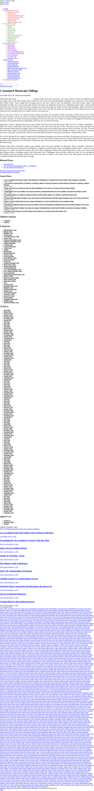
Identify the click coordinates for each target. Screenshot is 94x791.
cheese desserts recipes (83, 635)
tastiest (77, 760)
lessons (32, 706)
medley (24, 714)
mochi (14, 717)
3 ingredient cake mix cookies (16, 608)
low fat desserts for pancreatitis (70, 709)
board (66, 623)
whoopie (32, 783)
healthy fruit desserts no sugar (8, 689)
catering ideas (23, 633)
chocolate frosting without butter (62, 641)
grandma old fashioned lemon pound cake (21, 683)
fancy (76, 666)
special (16, 753)
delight (14, 655)
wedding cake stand (17, 775)
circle (58, 643)
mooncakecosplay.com (6, 788)
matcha (86, 712)
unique (20, 768)
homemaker (85, 692)
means (19, 714)
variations (79, 768)
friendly (85, 676)
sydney (37, 760)
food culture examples (54, 673)
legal (69, 704)
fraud (4, 676)
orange (79, 727)
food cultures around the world (70, 673)
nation (75, 722)
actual (19, 610)
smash (40, 750)
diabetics (14, 656)
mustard (60, 722)
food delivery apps (85, 673)
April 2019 (7, 443)
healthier (2, 686)
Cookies (9, 27)
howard (37, 699)
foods (79, 674)
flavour (68, 671)
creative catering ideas (84, 648)
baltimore (40, 617)
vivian (72, 770)
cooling (56, 646)
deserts (33, 655)
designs (37, 655)
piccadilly (63, 732)
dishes (57, 656)
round (62, 742)
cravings (30, 648)
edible (65, 661)
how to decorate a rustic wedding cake (60, 694)
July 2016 (7, 496)
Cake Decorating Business (19, 627)
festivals (42, 669)
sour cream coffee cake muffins (80, 752)
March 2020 (7, 425)
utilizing (47, 768)
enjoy (10, 664)
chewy (56, 636)
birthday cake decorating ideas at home (61, 622)
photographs (52, 732)
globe (71, 679)
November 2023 (8, 355)
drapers (85, 656)
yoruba (8, 786)
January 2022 (8, 391)
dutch (64, 658)
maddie (75, 711)
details (66, 655)
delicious (2, 655)
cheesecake (3, 636)
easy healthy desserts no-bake (23, 660)
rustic (79, 742)
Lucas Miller (3, 95)
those (24, 763)
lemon (2, 706)
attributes (52, 613)
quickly (80, 737)
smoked (44, 750)
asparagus (37, 613)
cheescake (57, 635)
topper (2, 765)
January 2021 (8, 409)
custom (6, 653)
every (64, 664)
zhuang (32, 786)
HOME (6, 9)
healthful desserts (89, 684)
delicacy (88, 653)
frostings (2, 678)
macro (66, 711)
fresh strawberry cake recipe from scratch (68, 676)
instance (44, 701)
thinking (20, 763)
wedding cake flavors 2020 (20, 773)
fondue (25, 673)
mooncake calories (11, 720)
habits (15, 684)
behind (90, 618)
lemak (90, 704)
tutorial (41, 767)
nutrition (65, 724)
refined (52, 740)
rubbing (71, 742)
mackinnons (61, 711)
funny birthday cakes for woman (62, 678)
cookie (38, 646)
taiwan (59, 760)
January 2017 (8, 486)
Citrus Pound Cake (65, 643)
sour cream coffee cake (47, 752)
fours (1, 676)
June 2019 (7, 440)
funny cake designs (77, 678)
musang (39, 722)
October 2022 (8, 376)
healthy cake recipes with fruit (41, 688)
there (5, 763)
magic (85, 711)
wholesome (26, 783)
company (49, 645)
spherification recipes (52, 753)
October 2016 (8, 491)
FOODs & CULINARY (11, 79)
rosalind (57, 742)
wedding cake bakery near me (56, 772)
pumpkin (7, 737)
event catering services (51, 664)
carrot (1, 633)
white (16, 783)
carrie (89, 632)
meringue (55, 714)
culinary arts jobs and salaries (81, 650)
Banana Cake (11, 25)
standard (28, 95)
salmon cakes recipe (10, 744)
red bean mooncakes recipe (18, 740)
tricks (12, 767)
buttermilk (79, 625)
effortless (80, 661)
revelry (8, 742)
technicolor (3, 762)
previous (6, 735)
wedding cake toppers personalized (77, 775)
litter (55, 706)
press (91, 734)
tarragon (69, 760)
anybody (39, 612)
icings (67, 699)
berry (19, 620)
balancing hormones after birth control (23, 617)
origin (63, 729)
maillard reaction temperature (8, 712)
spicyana (67, 753)
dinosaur (40, 656)
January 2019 (8, 448)
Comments (9, 527)
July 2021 (7, 399)
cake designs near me (17, 628)
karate (73, 702)
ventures (24, 770)
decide (55, 653)
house (12, 694)
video (33, 770)
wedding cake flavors (6, 773)
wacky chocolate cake (80, 770)
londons (71, 706)
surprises (91, 758)
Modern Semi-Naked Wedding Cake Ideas (61, 717)
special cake (22, 753)
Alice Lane (3, 544)
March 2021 (7, 406)
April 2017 (7, 481)
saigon (83, 742)
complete (61, 645)
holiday (20, 692)
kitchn (2, 704)
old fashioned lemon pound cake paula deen (61, 725)
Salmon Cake (11, 40)
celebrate (48, 633)
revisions (13, 742)
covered (90, 646)
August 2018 (7, 457)
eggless (85, 661)
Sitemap (6, 524)
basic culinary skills (41, 618)
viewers (49, 770)
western (22, 778)
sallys (90, 742)
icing (63, 699)
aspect (42, 613)
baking (10, 617)
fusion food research (10, 679)
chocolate (61, 640)
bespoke (24, 620)
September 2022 (9, 378)
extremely (39, 666)
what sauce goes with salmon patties (74, 780)
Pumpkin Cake (11, 38)
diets (27, 656)
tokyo (61, 763)
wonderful (52, 785)
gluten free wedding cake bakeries (18, 681)
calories (2, 632)
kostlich (22, 704)
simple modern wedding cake (15, 748)
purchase (13, 737)
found (90, 674)
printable (24, 735)
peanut (84, 730)
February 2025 (8, 330)
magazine (80, 711)
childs (75, 636)
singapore (52, 748)
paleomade (15, 730)
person (16, 732)
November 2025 (8, 318)
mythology (66, 722)
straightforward (4, 757)
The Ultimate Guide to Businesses (14, 563)
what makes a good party (56, 780)
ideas (73, 699)
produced (30, 735)
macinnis (54, 711)
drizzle (5, 658)
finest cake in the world (22, 671)
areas (91, 612)
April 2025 (7, 327)
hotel (8, 694)
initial (28, 701)
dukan (9, 658)
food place (32, 674)
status (64, 755)
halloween (21, 684)
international (65, 701)
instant (49, 701)
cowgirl (7, 648)
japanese (37, 702)
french (8, 676)
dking (70, 656)
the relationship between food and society (70, 762)
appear (49, 612)
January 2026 (8, 315)
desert (29, 655)
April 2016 (7, 501)
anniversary (28, 612)
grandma (5, 683)
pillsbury (73, 732)
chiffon (60, 636)
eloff (51, 663)
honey (91, 692)
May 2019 (7, 442)
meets (27, 714)
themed (88, 762)
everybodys (69, 664)
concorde (77, 645)
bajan (57, 615)
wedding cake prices (81, 773)
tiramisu (44, 763)
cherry (44, 636)
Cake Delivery (31, 627)
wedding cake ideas (69, 773)
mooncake (23, 95)
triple (18, 767)
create (56, 648)
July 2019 (7, 439)
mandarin (34, 712)
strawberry (12, 757)
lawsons (47, 704)
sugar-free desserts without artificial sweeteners (37, 758)
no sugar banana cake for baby (22, 724)
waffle (89, 770)
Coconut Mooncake (13, 63)
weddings (3, 778)
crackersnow (18, 648)
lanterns (36, 704)
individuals (17, 701)
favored (80, 668)
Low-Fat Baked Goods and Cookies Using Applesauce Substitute (26, 533)
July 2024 (7, 341)
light (45, 706)
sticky (80, 755)
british (31, 625)
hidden (82, 689)
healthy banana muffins (22, 686)
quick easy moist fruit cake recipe (67, 737)
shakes (74, 745)
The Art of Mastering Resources (13, 594)
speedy (38, 753)
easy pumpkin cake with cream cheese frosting (58, 660)
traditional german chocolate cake (40, 765)
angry (23, 612)
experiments (28, 666)
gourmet (83, 681)
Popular (3, 527)
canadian (36, 632)
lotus (75, 706)
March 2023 (7, 368)
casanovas (7, 633)
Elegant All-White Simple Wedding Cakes (32, 663)
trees (92, 765)
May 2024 (7, 345)
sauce (67, 744)
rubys (75, 742)
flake (51, 671)
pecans (88, 730)
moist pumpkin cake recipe (85, 717)
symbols (51, 760)
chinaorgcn (83, 636)
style (46, 757)
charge (42, 635)
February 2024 (8, 350)
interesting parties (56, 701)
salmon (2, 744)
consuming (16, 646)
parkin (40, 730)
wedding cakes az (36, 776)
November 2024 (8, 335)
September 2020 (9, 415)
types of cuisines (48, 767)
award (75, 613)
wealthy (31, 772)
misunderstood (4, 717)
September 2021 (9, 396)
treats (89, 765)
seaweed (33, 745)
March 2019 (7, 445)
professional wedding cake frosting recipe (53, 735)
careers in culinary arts (76, 632)
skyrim (81, 748)
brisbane (21, 625)
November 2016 (8, 490)
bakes (6, 617)
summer (66, 758)
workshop (67, 785)
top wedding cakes (86, 763)
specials (28, 753)
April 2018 (7, 462)
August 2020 (7, 417)
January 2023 (8, 371)
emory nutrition (64, 663)
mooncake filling (68, 720)
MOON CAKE (8, 60)
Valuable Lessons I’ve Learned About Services (19, 579)
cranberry (25, 648)
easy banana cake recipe (81, 658)
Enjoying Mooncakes (18, 664)
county (85, 646)
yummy (19, 786)
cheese (63, 635)
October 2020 (8, 414)
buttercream (67, 625)
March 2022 (7, 387)
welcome (17, 778)
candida (41, 632)
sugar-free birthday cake (17, 758)
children (65, 636)
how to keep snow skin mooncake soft (71, 696)
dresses (89, 656)
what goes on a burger (18, 780)
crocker (10, 650)
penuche (7, 732)
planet (39, 734)
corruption (70, 646)
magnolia (90, 711)
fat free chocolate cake (36, 668)
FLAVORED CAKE (10, 23)
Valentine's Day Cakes (65, 768)
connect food (84, 645)
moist (75, 717)
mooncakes (20, 722)
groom (56, 683)
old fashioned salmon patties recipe (16, 727)
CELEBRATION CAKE (11, 10)
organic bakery (45, 729)
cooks (51, 646)
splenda (76, 753)
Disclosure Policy (9, 522)
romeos (53, 742)
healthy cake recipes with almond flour (21, 688)
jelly (44, 702)
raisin (91, 737)
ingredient (23, 701)
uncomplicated (13, 768)
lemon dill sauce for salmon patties (14, 706)
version (29, 770)
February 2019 (8, 447)
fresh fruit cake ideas (36, 676)
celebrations (3, 635)
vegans (6, 770)
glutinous (56, 681)
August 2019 (7, 437)
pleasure (43, 734)
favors (89, 668)
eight (89, 661)
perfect (12, 732)
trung (30, 767)
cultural (47, 651)
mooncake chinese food (40, 720)
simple (23, 747)
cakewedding (76, 630)
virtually (67, 770)
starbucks (39, 755)
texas (20, 762)
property (72, 735)
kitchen (90, 702)
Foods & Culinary (9, 259)
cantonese (51, 632)
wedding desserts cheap (60, 776)
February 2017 (8, 485)
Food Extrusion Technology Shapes (18, 674)
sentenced (53, 745)
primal (11, 735)
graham (88, 681)
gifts (54, 679)
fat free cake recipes (24, 668)
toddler (52, 763)
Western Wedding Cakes (14, 22)
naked (71, 722)
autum (62, 613)
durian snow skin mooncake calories (47, 658)
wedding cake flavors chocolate (38, 773)
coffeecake (25, 645)
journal (62, 702)
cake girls (37, 628)
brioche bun (3, 625)
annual (34, 612)
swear (1, 760)
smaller (20, 750)
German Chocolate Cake (14, 35)
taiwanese (64, 760)
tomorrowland (73, 763)
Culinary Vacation (39, 651)
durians (61, 658)
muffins (34, 722)
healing (48, 684)
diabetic (70, 655)
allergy (71, 610)
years (88, 785)
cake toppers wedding (36, 630)
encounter (78, 663)
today (48, 763)
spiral (72, 753)
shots (15, 747)
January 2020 (8, 429)
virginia (54, 770)
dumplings (15, 658)
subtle (63, 757)
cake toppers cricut (76, 628)
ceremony (21, 635)
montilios (68, 719)
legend (73, 704)
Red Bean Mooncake (13, 74)
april (88, 612)
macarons (49, 711)
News (5, 283)
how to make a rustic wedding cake (20, 697)
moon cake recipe (83, 719)
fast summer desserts (12, 668)
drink (1, 658)
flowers (9, 673)
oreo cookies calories (34, 729)
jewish (52, 702)
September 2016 (9, 493)
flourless (76, 671)
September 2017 (9, 473)
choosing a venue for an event (19, 643)
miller (56, 716)
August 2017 (7, 475)
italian (23, 702)
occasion (74, 724)
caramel (57, 632)
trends (1, 767)
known (13, 704)
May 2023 (7, 364)
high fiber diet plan (19, 691)
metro (59, 714)
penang (2, 732)
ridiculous (19, 742)
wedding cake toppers (60, 775)
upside (39, 768)
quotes (84, 737)
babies (11, 615)
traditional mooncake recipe (59, 765)
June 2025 (7, 323)
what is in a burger (43, 780)
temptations (10, 762)
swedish (6, 760)
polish (58, 734)
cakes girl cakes (51, 630)
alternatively (81, 610)
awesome (79, 613)
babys (15, 615)
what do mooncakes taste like (47, 778)
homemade (31, 692)
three (33, 763)
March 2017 (7, 483)
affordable (42, 610)
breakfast (78, 623)
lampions (31, 704)
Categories (7, 220)
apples (62, 612)
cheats (52, 635)
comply (67, 645)
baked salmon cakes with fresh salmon (74, 615)
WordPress (35, 788)
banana (46, 617)
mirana (87, 716)
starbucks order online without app (53, 755)
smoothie (49, 750)
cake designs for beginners (66, 627)
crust (31, 650)
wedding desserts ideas (73, 776)
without (41, 785)
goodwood (72, 681)
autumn (67, 613)
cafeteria (90, 625)
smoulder (55, 750)
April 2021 (7, 404)
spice (59, 753)
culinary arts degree (67, 650)
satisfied (62, 744)
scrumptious (13, 745)
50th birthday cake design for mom (39, 608)
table (55, 760)
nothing (55, 724)
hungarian (53, 699)
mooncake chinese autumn (25, 720)
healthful (53, 684)
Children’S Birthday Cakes (15, 17)
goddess (61, 681)
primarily (15, 735)
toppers (6, 765)
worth (81, 785)
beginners (84, 618)
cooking (47, 646)
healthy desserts (86, 688)
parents (36, 730)
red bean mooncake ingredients (79, 739)
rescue (85, 740)
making (24, 712)
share (83, 745)
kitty (5, 704)
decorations (72, 653)
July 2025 (7, 322)
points (54, 734)
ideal (70, 699)
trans (74, 765)
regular (67, 740)
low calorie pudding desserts (24, 709)
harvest (33, 684)
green (52, 683)
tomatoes (65, 763)
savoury (89, 744)
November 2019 (8, 432)
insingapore (33, 701)
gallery (18, 679)
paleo (9, 730)
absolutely (3, 610)
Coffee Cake (11, 32)
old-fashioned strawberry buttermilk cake (60, 727)
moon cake (75, 719)
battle (67, 618)
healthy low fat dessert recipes (26, 689)
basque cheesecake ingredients (56, 618)
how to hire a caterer (28, 696)
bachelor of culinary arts (24, 615)
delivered (19, 655)
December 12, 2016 (12, 544)
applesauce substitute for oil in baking (76, 612)
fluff (12, 673)
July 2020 (7, 419)
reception (15, 739)
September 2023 (9, 358)
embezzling (56, 663)
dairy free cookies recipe (29, 653)
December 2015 (8, 508)
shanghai (79, 745)
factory (69, 666)
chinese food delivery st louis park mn (22, 638)
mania (43, 712)
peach (80, 730)
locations (65, 706)
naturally (84, 722)
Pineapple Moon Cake (13, 73)
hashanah (38, 684)
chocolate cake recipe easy (83, 640)
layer (51, 704)
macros (71, 711)
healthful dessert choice (62, 684)
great (40, 683)
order (83, 727)
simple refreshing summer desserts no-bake (36, 748)
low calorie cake (25, 707)
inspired (39, 701)
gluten (75, 679)
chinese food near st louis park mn (43, 638)
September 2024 (9, 338)
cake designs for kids (81, 627)
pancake (20, 730)
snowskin (33, 752)
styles (49, 757)
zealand (24, 786)
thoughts (29, 763)
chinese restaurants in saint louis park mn (31, 640)
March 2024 (7, 348)
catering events (14, 633)
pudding (2, 737)
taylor (88, 760)
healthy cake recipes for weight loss (75, 686)
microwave (65, 714)
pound (71, 734)
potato (66, 734)
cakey (82, 630)
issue (16, 702)
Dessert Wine (48, 655)
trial (9, 767)
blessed (53, 623)
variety (85, 768)
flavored (59, 671)
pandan (31, 730)
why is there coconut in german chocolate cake (20, 785)
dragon (80, 656)
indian (8, 701)
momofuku (58, 719)
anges (19, 612)
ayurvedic (3, 615)
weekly (8, 778)
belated (2, 620)
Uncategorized (8, 297)
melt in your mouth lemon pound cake (41, 714)
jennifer (48, 702)
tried (15, 767)
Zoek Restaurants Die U (41, 786)
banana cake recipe (80, 617)
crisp (1, 650)
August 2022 (7, 379)
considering (3, 646)
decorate (59, 653)
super (76, 758)
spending (42, 753)
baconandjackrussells (45, 615)
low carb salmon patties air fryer (42, 709)
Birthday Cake (11, 14)
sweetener (22, 760)
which (7, 783)
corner (65, 646)
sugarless (54, 758)
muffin (30, 722)
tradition (22, 765)
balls (36, 617)
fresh (12, 676)
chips (44, 640)
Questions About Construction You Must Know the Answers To (26, 586)
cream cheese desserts (43, 648)
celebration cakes (82, 633)
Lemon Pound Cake (13, 37)
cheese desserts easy (71, 635)
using (43, 768)
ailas (50, 610)
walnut (14, 772)
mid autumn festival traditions (77, 714)
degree (78, 653)
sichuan (19, 747)
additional (24, 610)
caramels (62, 632)
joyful (66, 702)
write (85, 785)
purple (18, 737)
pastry (65, 730)
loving (85, 706)
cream (35, 648)
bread (74, 623)
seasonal (23, 745)
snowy (38, 752)
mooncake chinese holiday (55, 720)
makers (19, 712)
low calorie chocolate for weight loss (41, 707)
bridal (83, 623)
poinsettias (49, 734)
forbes (82, 674)
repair (81, 740)
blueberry (62, 623)
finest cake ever (10, 671)
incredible (3, 701)
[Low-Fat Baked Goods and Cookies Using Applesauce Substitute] (19, 529)
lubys (21, 711)
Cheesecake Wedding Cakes (15, 15)
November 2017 (8, 470)
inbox (87, 699)
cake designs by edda (42, 627)
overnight (77, 729)
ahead (46, 610)
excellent (85, 664)
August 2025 (7, 320)
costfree (76, 646)
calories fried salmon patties (13, 632)
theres (9, 763)
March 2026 (7, 312)
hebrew (77, 689)
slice (84, 748)
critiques (5, 650)
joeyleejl (57, 702)
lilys (52, 706)
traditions (69, 765)
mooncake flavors (78, 720)
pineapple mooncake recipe (17, 734)
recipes (24, 739)
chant (37, 635)
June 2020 (7, 420)
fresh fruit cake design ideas (22, 676)
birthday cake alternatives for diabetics (39, 622)
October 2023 (8, 356)
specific (33, 753)
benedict (11, 620)
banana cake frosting (69, 617)
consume (9, 646)
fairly (73, 666)
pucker (87, 735)
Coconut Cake (11, 30)
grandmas (36, 683)
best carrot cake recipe (33, 620)
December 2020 (8, 411)
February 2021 (8, 407)
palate (6, 730)
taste (73, 760)
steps (76, 755)
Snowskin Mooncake (13, 76)
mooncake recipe (12, 722)
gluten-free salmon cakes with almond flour (40, 681)
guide (60, 683)
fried (81, 676)
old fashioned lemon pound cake (39, 725)
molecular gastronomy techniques (44, 719)
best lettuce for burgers (46, 620)
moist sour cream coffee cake (8, 719)
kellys (77, 702)
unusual (24, 768)
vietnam (38, 770)
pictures (69, 732)
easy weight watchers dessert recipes (49, 661)
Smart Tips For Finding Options (13, 548)
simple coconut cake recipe (58, 747)
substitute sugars (56, 757)
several (70, 745)
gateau (36, 679)
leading (66, 704)
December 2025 (8, 317)
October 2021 (8, 394)
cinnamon (53, 643)
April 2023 (7, 366)
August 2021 (7, 397)
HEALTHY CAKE (9, 43)
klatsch (9, 704)
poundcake (76, 734)
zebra (27, 786)
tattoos (84, 760)
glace (67, 679)
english (6, 664)
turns (34, 767)
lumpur (25, 711)
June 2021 (7, 401)
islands (13, 702)
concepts (71, 645)
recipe (20, 739)
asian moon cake (18, 613)
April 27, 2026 (11, 536)
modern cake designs (27, 717)
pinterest (34, 734)
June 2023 (7, 363)
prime (20, 735)
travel (77, 765)
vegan (1, 770)
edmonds (74, 661)
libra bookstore (39, 706)
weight (13, 778)
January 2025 (8, 331)
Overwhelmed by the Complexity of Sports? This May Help (24, 540)
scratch (8, 745)
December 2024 (8, 333)
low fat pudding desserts (7, 711)
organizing (53, 729)
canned (46, 632)
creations (70, 648)
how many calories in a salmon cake (37, 694)
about (89, 608)
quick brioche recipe (52, 737)
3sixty (27, 608)
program (67, 735)
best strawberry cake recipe (76, 620)
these (12, 763)
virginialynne (61, 770)
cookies (42, 646)
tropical (22, 767)
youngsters (13, 786)
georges (40, 679)
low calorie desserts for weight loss (74, 707)
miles (46, 716)
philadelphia (44, 732)
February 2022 (8, 389)
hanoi (25, 684)
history (15, 692)
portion (62, 734)
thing (16, 763)
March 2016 (7, 503)
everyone (75, 664)
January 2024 (8, 351)
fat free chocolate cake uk (70, 668)
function (41, 678)
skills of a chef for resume (66, 748)
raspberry (2, 739)
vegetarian (15, 770)
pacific (88, 729)
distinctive (62, 656)
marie (55, 712)
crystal (35, 650)
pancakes (26, 730)
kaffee (70, 702)
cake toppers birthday (65, 628)
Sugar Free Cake (12, 58)
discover (45, 656)
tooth (78, 763)
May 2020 (7, 422)
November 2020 (8, 412)
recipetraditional (31, 739)
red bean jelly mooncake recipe (60, 739)
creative (75, 648)
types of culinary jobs (74, 767)
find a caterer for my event (72, 669)
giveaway (63, 679)
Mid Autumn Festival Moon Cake (17, 68)
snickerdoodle (70, 750)
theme (84, 762)
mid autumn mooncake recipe (36, 716)
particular (45, 730)
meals (15, 714)
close (81, 643)
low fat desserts (56, 709)
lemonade (27, 706)
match (82, 712)
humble (48, 699)
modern (19, 717)
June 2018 (7, 458)
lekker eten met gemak (82, 704)
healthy (13, 686)
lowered (16, 711)
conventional (27, 646)
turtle (37, 767)
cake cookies (7, 627)
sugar (69, 757)
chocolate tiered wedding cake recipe (82, 641)
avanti (71, 613)
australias (57, 613)
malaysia (28, 712)
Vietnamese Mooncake (14, 78)
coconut (85, 643)
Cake (1, 627)
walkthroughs (8, 772)
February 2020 (8, 427)
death (45, 653)
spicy (63, 753)
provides (82, 735)
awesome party (87, 613)
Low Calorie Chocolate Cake (15, 53)
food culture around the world (39, 673)
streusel (18, 757)
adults (29, 610)
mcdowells (10, 714)
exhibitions (9, 666)
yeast (91, 785)
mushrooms (50, 722)
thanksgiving (26, 762)
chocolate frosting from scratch (20, 641)
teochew (16, 762)
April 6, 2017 (11, 95)
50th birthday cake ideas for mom (78, 608)
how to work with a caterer (27, 699)
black (49, 623)
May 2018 (7, 460)
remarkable (76, 740)
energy (91, 663)
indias (11, 701)
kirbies (85, 702)
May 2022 (7, 384)
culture (78, 651)
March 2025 (7, 328)
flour (72, 671)
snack (60, 750)
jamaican (28, 702)
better (5, 622)
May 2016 (7, 499)
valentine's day (54, 768)
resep (89, 740)
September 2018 (9, 455)
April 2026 (7, 310)
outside (72, 729)
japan (32, 702)
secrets (42, 745)
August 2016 (7, 494)
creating (65, 648)
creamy (52, 648)
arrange (6, 613)
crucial (15, 650)
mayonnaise (3, 714)
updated (29, 768)
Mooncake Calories (13, 71)
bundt (58, 625)
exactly (81, 664)
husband (59, 699)
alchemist (61, 610)
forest (86, 674)
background (35, 615)
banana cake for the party (55, 617)
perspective (34, 732)
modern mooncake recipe (41, 717)
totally (13, 765)
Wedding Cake (11, 20)
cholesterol (7, 643)
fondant (20, 673)
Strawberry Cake (12, 42)
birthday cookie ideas (36, 623)
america (7, 612)
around (2, 613)
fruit (6, 678)
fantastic (81, 666)
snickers (77, 750)
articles (11, 613)
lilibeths (49, 706)
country (81, 646)
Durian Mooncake (12, 65)
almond (75, 610)
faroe (85, 666)
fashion (89, 666)
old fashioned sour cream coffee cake (37, 727)
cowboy (2, 648)
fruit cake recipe (25, 678)
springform (20, 755)
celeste (9, 635)
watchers (18, 772)
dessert (42, 655)
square (25, 755)
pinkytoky (29, 734)
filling (58, 669)
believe (6, 620)
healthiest (8, 686)
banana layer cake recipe (25, 618)
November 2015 (8, 509)
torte (10, 765)
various (89, 768)
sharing (88, 745)
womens (46, 785)
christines (31, 643)
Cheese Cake (11, 28)
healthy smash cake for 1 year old (45, 689)
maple (47, 712)
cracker (12, 648)
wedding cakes (26, 776)
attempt (47, 613)
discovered (51, 656)
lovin (81, 706)
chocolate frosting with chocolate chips (41, 641)
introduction (77, 701)
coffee (12, 645)
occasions (80, 724)
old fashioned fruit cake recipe (20, 725)
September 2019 (9, 435)
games (23, 679)
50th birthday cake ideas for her (59, 608)
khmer (81, 702)
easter (71, 658)
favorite (85, 668)
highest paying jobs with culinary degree (69, 691)
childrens (70, 636)
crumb (19, 650)
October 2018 (8, 453)
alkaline (66, 610)
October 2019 (8, 434)
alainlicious (55, 610)
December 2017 (8, 468)
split (6, 755)
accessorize (14, 610)
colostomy (37, 645)
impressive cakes (80, 699)
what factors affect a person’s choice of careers (69, 778)
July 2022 (7, 381)
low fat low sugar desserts (86, 709)
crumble (23, 650)
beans (74, 618)
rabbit (88, 737)
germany (50, 679)
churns (48, 643)
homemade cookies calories (42, 692)
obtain (69, 724)
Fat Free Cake (11, 48)
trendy (6, 767)
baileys (53, 615)
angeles (15, 612)
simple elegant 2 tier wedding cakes (76, 747)
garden (32, 679)
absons (8, 610)
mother (26, 722)
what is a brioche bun (31, 780)
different (31, 656)
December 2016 (8, 488)
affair (36, 610)
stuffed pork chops (39, 757)
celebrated (54, 633)
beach (71, 618)
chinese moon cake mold (11, 640)
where (69, 781)
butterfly (73, 625)
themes (2, 763)
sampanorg (39, 744)
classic (77, 643)
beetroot (79, 618)
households (24, 694)
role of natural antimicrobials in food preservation (36, 742)
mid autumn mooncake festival (18, 716)
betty (9, 622)
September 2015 (9, 513)
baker (87, 615)
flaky (55, 671)
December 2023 (8, 353)
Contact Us (7, 520)
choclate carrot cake (52, 640)
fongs (28, 673)
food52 (75, 674)
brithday (26, 625)
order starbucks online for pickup (18, 729)
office (84, 724)
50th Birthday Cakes (13, 12)
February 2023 (8, 369)
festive (47, 669)
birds (12, 622)
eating (62, 661)
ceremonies (14, 635)
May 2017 (7, 480)
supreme (85, 758)
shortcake (10, 747)
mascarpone (76, 712)
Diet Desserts (11, 46)
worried (77, 785)
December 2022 (8, 373)
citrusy (73, 643)
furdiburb (86, 678)
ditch (66, 656)
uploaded (34, 768)
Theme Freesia (26, 788)
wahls (1, 772)
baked (61, 615)
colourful (43, 645)
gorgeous (78, 681)
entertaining (28, 664)
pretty (1, 735)
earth (68, 658)
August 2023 (7, 359)
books (70, 623)
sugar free (74, 757)
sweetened (15, 760)
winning (36, 785)
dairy (20, 653)
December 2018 (8, 450)
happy (29, 684)
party (53, 730)
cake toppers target (12, 630)
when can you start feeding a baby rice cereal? (39, 781)
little (58, 706)
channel (33, 635)
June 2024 (7, 343)
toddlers (57, 763)
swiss (33, 760)
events (60, 664)
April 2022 (7, 386)
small (1, 750)
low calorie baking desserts (12, 707)
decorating (66, 653)
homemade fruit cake (56, 692)
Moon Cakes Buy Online (14, 70)
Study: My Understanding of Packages (16, 571)
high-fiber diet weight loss (32, 691)
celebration (61, 633)
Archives (6, 222)
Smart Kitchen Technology (30, 750)
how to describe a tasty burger (13, 696)
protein (78, 735)
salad (86, 742)
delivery (24, 655)
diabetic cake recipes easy (80, 655)
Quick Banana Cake (39, 737)
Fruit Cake (10, 33)
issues (19, 702)
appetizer (54, 612)
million (60, 716)
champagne (27, 635)
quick (31, 737)
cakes (45, 630)
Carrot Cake (10, 45)
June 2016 (7, 498)
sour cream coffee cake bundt (62, 752)
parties (50, 730)
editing (70, 661)
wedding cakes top (47, 776)
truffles (27, 767)
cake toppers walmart (24, 630)
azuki (7, 615)
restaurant (3, 742)
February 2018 (8, 465)
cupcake (82, 651)
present (88, 734)
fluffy (16, 673)
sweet (10, 760)
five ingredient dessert (43, 671)
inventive (84, 701)
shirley (2, 747)
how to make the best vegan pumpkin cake (58, 697)
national (79, 722)
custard (2, 653)
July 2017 (7, 476)
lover (78, 706)
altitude (88, 610)
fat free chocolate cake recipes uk (53, 668)
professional (37, 735)
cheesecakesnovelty (20, 636)
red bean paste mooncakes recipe (35, 740)
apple (58, 612)
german (45, 679)
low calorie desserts (58, 707)
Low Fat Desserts (12, 55)
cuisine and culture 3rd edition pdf (51, 650)
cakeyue (86, 630)
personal (20, 732)
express (34, 666)
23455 (5, 608)
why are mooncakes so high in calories (46, 783)
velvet (20, 770)
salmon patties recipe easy (23, 744)
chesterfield (50, 636)
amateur (2, 612)
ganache (27, 679)
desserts (54, 655)
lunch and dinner (36, 711)
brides (87, 623)
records (49, 739)
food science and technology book (62, 674)
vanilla (74, 768)
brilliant (91, 623)
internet (71, 701)
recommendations (41, 739)
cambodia (24, 632)
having (44, 684)
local (61, 706)
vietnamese (43, 770)
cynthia (16, 653)
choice (2, 643)
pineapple (79, 732)
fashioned (3, 668)
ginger (58, 679)
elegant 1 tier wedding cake (12, 663)
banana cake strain (12, 618)
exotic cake (16, 666)
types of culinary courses (61, 767)
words (57, 785)
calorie (91, 630)
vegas (10, 770)
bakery (2, 617)
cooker (34, 646)
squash (29, 755)
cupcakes (88, 651)
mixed (10, 717)
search (19, 745)
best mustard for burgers (61, 620)
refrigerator (57, 740)
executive (3, 666)
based (34, 618)
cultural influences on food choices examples (63, 651)
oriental (58, 729)
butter (62, 625)
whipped (12, 783)
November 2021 (8, 392)
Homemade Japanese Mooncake (72, 692)
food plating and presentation (43, 674)
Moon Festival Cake (13, 18)
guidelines (65, 683)
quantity (27, 737)
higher (55, 691)
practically (83, 734)
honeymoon (3, 694)
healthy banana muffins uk (37, 686)
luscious (43, 711)
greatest (45, 683)
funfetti (47, 678)
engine (2, 664)
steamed (72, 755)
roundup (66, 742)
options (75, 727)
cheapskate (47, 635)
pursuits (22, 737)
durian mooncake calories (29, 658)
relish (71, 740)
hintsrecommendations (6, 692)
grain (1, 683)
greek (48, 683)
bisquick (44, 623)
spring (14, 755)
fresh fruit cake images (49, 676)
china (78, 636)
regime (63, 740)
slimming (88, 748)
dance (38, 653)
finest (82, 669)
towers (17, 765)
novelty (60, 724)
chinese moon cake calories (73, 638)
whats (87, 780)
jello (41, 702)
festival (38, 669)
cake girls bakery (46, 628)
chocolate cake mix (69, 640)
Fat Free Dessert (12, 50)
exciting (91, 664)
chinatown (3, 638)
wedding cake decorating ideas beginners (77, 772)
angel (11, 612)
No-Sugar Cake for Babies (39, 724)
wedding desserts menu (87, 776)
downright (75, 656)
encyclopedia (85, 663)
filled (55, 669)
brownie (39, 625)
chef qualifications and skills (34, 636)
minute (83, 716)
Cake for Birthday (29, 628)
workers (61, 785)
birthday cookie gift (23, 623)
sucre (66, 757)
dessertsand (60, 655)
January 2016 (8, 506)
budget (54, 625)
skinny (76, 748)
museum (44, 722)
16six (1, 608)
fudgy (37, 678)
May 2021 (7, 402)
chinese (8, 638)
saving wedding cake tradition (77, 744)
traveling (82, 765)
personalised (27, 732)
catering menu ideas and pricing (36, 633)
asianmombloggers (29, 613)
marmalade (64, 712)
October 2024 (8, 336)
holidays (24, 692)
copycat (60, 646)
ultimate (6, 768)
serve (57, 745)
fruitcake (32, 678)
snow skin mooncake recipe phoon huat (18, 752)
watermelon (25, 772)
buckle (50, 625)
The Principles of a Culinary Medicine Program (44, 762)
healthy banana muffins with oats (54, 686)
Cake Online (54, 628)
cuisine (39, 650)
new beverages (4, 724)
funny (50, 678)
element (47, 663)
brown (35, 625)
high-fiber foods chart (47, 691)
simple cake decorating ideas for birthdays (38, 747)
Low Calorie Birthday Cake (15, 51)
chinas (89, 636)
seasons (29, 745)
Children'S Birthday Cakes (12, 241)
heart (56, 689)
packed (2, 730)
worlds (73, 785)
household (17, 694)
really (10, 739)
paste (57, 730)
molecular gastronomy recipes (25, 719)
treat (86, 765)
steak (68, 755)
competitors (55, 645)
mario (59, 712)
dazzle (42, 653)
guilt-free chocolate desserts (76, 683)
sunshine (71, 758)
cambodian (30, 632)
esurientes (42, 664)
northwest (50, 724)
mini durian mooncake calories (72, 716)
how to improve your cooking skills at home (47, 696)
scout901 (2, 745)
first (36, 671)
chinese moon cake (59, 638)
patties (69, 730)
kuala (26, 704)
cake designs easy (53, 627)
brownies (45, 625)
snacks (64, 750)
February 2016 (8, 504)
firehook (32, 671)
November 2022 (8, 374)
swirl (29, 760)
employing (72, 663)
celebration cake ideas (70, 633)
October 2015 (8, 511)
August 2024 (7, 340)
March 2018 (7, 463)
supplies (80, 758)
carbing (67, 632)
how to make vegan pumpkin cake (81, 697)
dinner (35, 656)
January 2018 (8, 467)
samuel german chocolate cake (51, 744)
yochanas (2, 786)
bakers (91, 615)
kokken (18, 704)
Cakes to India (60, 630)
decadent (50, 653)
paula (76, 730)
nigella (11, 724)
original (67, 729)
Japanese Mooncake (13, 66)
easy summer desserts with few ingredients (26, 661)
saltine (33, 744)
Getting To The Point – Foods (12, 556)
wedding (36, 772)
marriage (70, 712)
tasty (80, 760)
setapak (65, 745)
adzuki (33, 610)
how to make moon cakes (37, 697)
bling (57, 623)
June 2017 (7, 478)
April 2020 (7, 424)
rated (7, 739)
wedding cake (43, 772)
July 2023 (7, 361)
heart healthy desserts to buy (66, 689)
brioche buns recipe (13, 625)
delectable (83, 653)
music (56, 722)
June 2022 (7, 383)
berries (16, 620)
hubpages (43, 699)
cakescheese (68, 630)
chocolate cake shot (5, 641)
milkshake (51, 716)
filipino (51, 669)
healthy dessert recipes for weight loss (71, 688)
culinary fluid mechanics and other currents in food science (17, 651)
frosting (90, 676)
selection (47, 745)
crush (27, 650)
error (33, 664)
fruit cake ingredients (14, 678)
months (63, 719)
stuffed (31, 757)
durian (20, 658)
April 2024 (7, 346)
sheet (91, 745)
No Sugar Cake (11, 56)
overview (82, 729)
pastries (61, 730)
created (60, 648)
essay (36, 664)
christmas (37, 643)
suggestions (60, 758)
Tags (15, 527)
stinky (84, 755)
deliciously (9, 655)
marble (52, 712)
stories (88, 755)
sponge (10, 755)
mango (39, 712)
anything (44, 612)
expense (21, 666)
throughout (38, 763)
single (57, 748)
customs (11, 653)
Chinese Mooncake (13, 61)
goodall (66, 681)
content (21, 646)
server (61, 745)
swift (26, 760)
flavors (64, 671)
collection (31, 645)
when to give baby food (60, 781)
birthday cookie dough (11, 623)
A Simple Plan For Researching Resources (17, 602)
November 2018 (8, 452)
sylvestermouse (43, 760)
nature (89, 722)
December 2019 (8, 430)
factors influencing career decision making (55, 666)
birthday (16, 622)
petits (39, 732)
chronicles (43, 643)
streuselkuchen (24, 757)
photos (58, 732)
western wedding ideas (32, 778)
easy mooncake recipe (38, 660)
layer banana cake (58, 704)
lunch (29, 711)
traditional (28, 765)
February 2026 (8, 313)
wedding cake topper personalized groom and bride (38, 775)
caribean (85, 632)
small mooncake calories (10, 750)
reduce (47, 740)
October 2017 (8, 471)
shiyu (5, 747)
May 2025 (7, 325)
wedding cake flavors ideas (55, 773)
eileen (1, 663)
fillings (18, 95)
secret (38, 745)
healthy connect (54, 688)
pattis (72, 730)
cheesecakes (10, 636)
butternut (85, 625)
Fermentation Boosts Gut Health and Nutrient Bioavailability (17, 669)
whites (20, 783)
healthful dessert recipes (77, 684)
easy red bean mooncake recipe (82, 660)
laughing (41, 704)
